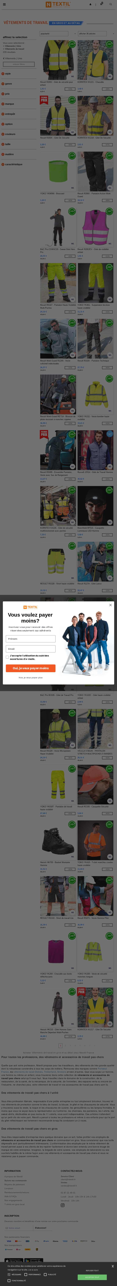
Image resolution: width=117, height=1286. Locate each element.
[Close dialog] (110, 605)
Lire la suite (33, 1270)
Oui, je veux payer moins (31, 668)
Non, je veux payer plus (31, 677)
